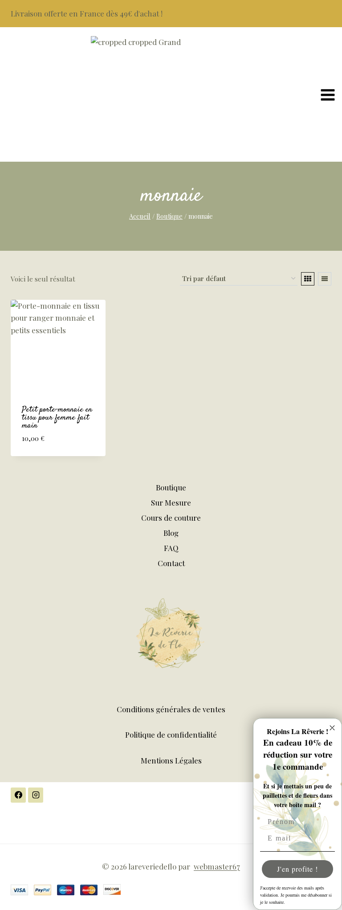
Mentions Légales (171, 760)
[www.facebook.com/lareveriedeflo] (18, 795)
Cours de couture (171, 517)
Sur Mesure (171, 502)
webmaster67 (217, 866)
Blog (171, 533)
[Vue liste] (324, 279)
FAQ (171, 548)
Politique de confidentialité (171, 734)
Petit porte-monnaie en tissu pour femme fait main (57, 418)
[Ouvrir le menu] (329, 94)
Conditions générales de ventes (171, 709)
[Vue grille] (307, 279)
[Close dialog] (332, 727)
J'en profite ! (297, 868)
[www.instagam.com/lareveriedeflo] (35, 795)
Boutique (171, 487)
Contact (171, 563)
